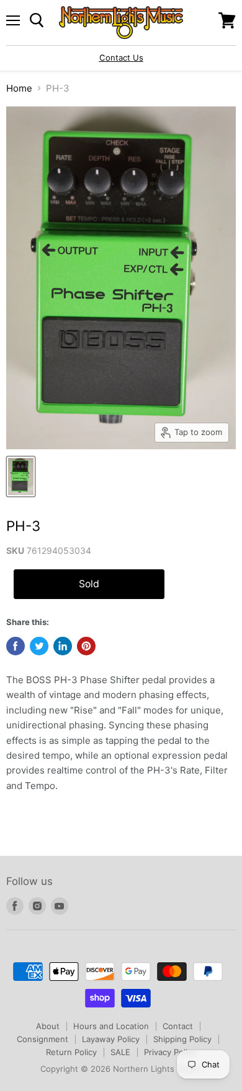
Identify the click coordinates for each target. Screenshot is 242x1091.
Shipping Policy (182, 1039)
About (48, 1026)
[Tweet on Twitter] (39, 646)
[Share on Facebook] (15, 646)
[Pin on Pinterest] (86, 646)
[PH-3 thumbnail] (21, 476)
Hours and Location (111, 1026)
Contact (178, 1026)
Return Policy (71, 1052)
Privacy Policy (170, 1052)
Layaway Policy (111, 1039)
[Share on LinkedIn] (62, 646)
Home (19, 88)
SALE (120, 1052)
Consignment (42, 1039)
